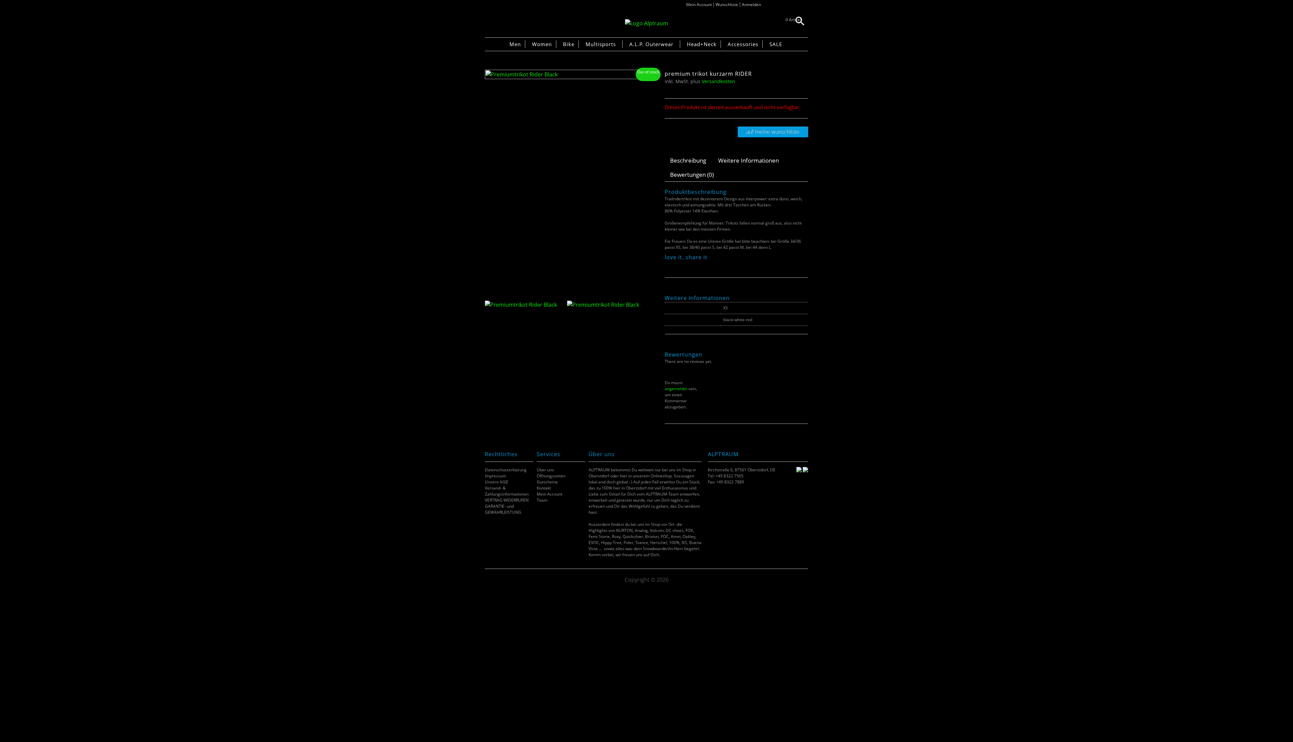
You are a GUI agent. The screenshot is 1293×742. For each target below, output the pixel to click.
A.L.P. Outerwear (651, 44)
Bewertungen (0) (692, 174)
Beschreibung (688, 160)
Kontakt (544, 488)
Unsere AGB (496, 482)
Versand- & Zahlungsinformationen (507, 491)
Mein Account (699, 4)
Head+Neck (702, 44)
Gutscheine (547, 482)
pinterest (685, 264)
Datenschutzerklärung (506, 470)
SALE (775, 44)
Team (542, 500)
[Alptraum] (646, 23)
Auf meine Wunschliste (772, 131)
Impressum (495, 476)
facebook (668, 264)
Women (542, 44)
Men (515, 44)
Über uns (545, 470)
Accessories (743, 44)
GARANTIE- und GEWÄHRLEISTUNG (503, 509)
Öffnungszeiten (551, 476)
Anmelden (751, 4)
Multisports (601, 44)
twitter (676, 264)
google (693, 264)
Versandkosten (718, 81)
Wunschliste (727, 4)
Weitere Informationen (748, 160)
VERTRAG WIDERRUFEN (507, 500)
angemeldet (676, 389)
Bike (568, 44)
